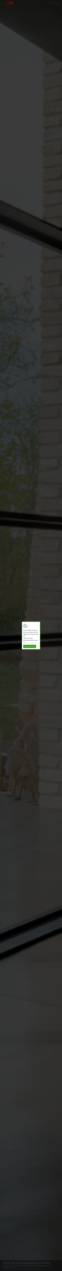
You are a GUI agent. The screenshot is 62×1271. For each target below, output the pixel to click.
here (24, 642)
